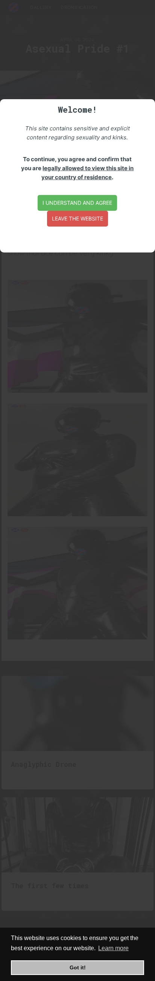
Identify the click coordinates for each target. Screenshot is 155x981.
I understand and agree (77, 203)
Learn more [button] (113, 948)
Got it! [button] (78, 967)
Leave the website (77, 218)
